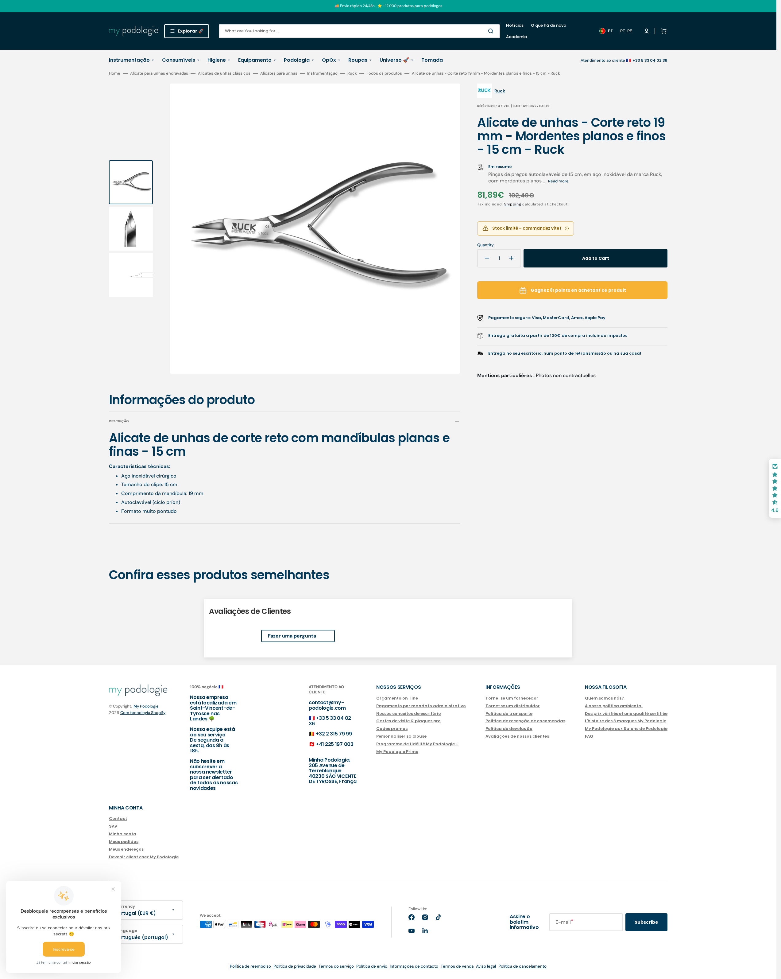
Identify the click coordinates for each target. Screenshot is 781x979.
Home (114, 73)
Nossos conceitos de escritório (408, 713)
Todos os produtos (384, 73)
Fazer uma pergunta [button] (292, 636)
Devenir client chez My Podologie (144, 857)
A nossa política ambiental (614, 706)
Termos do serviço (336, 966)
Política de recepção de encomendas (525, 721)
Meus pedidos (123, 841)
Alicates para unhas (278, 73)
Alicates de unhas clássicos (224, 73)
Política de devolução (508, 728)
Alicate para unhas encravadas (159, 73)
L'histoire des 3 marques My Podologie (625, 721)
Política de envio (371, 966)
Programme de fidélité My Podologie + (417, 744)
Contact (118, 818)
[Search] (492, 31)
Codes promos (392, 728)
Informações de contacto (414, 966)
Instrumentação (322, 73)
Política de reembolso (250, 966)
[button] (663, 31)
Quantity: (485, 245)
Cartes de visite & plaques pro (408, 721)
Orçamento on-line (397, 698)
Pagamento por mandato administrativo (421, 706)
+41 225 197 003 (334, 744)
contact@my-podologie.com (327, 705)
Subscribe (646, 922)
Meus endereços (126, 849)
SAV (113, 826)
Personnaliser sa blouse (401, 736)
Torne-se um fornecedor (511, 698)
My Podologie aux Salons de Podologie (626, 728)
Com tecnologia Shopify (142, 712)
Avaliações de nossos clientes (517, 736)
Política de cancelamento (522, 966)
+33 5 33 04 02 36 (330, 721)
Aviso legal (486, 966)
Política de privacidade (294, 966)
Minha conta (122, 834)
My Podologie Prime (397, 752)
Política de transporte (508, 713)
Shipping (512, 204)
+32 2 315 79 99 (334, 733)
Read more (558, 181)
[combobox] (359, 31)
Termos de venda (457, 966)
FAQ (589, 736)
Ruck (352, 73)
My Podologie (146, 706)
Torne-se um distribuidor (512, 706)
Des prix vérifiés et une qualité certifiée (626, 713)
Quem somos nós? (604, 698)
